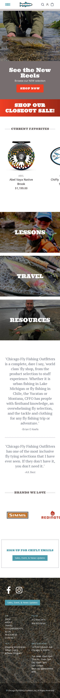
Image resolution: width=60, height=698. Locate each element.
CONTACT (10, 637)
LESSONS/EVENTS (14, 628)
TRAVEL (9, 625)
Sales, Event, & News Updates (30, 557)
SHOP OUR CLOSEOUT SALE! (30, 108)
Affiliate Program (13, 653)
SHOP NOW (30, 88)
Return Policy (11, 650)
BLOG (8, 631)
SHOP (8, 619)
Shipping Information (15, 647)
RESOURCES (11, 634)
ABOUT (8, 622)
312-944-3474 (38, 619)
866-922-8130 (38, 623)
